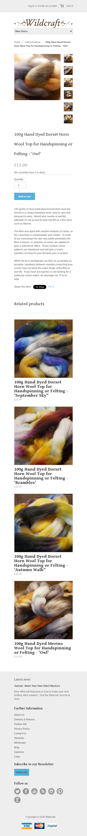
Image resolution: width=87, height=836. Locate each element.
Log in (31, 6)
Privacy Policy (22, 728)
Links (17, 756)
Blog (16, 747)
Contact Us (20, 733)
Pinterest (60, 791)
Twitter (17, 791)
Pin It (51, 286)
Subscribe (22, 772)
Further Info (20, 724)
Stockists (19, 738)
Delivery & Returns (24, 719)
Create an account (47, 6)
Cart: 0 (69, 6)
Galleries (19, 752)
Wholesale (20, 742)
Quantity (18, 179)
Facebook (26, 791)
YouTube (34, 791)
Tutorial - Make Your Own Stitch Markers (37, 686)
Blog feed (43, 791)
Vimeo (17, 800)
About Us (19, 714)
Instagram (51, 791)
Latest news (22, 679)
